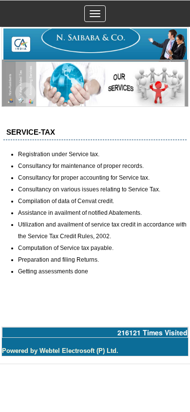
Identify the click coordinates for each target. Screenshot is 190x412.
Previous (25, 92)
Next (162, 92)
